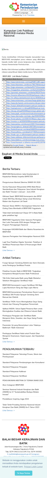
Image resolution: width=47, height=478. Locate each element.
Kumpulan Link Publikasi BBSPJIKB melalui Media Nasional (19, 33)
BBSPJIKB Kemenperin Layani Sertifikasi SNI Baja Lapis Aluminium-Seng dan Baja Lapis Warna (22, 286)
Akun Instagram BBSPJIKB (13, 385)
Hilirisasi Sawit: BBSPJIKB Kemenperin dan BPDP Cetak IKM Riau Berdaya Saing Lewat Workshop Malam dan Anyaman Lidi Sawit (22, 198)
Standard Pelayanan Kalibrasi (14, 371)
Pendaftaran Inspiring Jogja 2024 (16, 399)
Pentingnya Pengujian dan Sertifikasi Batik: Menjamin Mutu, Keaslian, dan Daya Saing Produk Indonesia (22, 318)
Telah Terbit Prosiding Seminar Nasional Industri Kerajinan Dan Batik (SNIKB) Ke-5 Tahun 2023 (21, 406)
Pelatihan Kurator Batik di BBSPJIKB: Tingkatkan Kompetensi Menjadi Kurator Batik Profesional (22, 272)
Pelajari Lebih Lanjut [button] (33, 467)
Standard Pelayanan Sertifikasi (15, 376)
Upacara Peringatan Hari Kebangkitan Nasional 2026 (23, 236)
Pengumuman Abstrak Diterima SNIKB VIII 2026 (21, 182)
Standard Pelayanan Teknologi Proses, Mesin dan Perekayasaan (22, 355)
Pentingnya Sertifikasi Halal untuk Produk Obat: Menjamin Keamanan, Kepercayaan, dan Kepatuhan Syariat (23, 335)
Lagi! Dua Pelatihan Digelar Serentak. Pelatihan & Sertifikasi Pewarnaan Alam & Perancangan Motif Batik (22, 244)
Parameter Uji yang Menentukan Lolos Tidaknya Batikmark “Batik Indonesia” (22, 326)
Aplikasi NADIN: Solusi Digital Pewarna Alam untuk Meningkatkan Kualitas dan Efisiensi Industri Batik (22, 310)
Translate (30, 15)
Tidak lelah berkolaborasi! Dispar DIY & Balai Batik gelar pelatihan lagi (22, 214)
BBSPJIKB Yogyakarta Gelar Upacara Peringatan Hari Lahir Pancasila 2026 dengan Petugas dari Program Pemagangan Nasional (22, 222)
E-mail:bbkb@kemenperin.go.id (18, 454)
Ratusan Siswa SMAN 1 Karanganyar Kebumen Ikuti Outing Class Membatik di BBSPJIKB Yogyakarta (23, 207)
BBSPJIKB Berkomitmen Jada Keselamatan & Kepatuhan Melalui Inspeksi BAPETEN (21, 175)
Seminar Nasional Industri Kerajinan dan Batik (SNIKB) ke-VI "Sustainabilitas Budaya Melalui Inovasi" (21, 391)
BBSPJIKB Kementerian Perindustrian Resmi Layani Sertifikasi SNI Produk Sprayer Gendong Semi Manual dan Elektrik (23, 294)
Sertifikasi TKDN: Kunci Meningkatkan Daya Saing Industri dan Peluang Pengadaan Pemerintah (22, 303)
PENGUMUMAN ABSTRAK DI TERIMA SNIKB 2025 (23, 380)
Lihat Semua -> (9, 250)
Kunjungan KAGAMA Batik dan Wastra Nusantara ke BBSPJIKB (23, 230)
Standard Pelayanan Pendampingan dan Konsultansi (23, 362)
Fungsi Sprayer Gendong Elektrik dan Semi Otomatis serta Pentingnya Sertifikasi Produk (23, 264)
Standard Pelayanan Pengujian (15, 367)
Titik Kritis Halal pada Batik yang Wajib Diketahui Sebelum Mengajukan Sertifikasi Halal (21, 279)
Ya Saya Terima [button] (23, 473)
